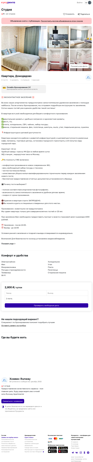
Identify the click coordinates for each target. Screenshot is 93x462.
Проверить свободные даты (46, 305)
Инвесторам (75, 448)
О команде (74, 444)
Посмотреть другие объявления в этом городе (62, 21)
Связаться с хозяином (13, 401)
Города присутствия (31, 447)
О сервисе (74, 442)
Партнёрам (75, 446)
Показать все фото (79, 66)
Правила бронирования (9, 447)
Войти (79, 2)
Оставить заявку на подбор (13, 325)
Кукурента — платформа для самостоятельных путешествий (80, 437)
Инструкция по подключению (34, 449)
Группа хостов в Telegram (33, 451)
